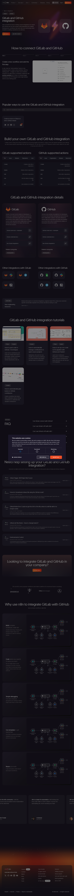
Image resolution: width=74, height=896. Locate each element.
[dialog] (37, 448)
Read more (19, 446)
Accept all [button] (56, 457)
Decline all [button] (43, 457)
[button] (17, 457)
